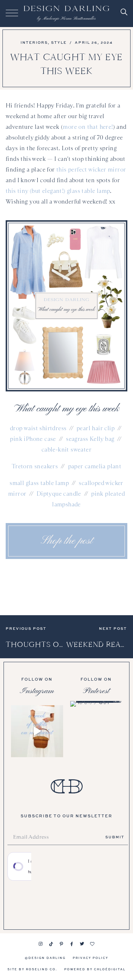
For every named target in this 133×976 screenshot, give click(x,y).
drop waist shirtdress (38, 428)
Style (59, 42)
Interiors (34, 42)
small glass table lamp (39, 483)
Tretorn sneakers (35, 466)
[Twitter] (82, 944)
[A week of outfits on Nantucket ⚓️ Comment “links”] (37, 731)
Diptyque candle (59, 493)
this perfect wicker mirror (91, 169)
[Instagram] (41, 944)
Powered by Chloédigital (95, 969)
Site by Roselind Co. (32, 969)
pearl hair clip (96, 428)
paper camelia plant (95, 466)
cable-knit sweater (66, 449)
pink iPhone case (33, 439)
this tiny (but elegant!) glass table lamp (58, 191)
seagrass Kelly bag (90, 439)
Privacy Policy (90, 958)
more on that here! (88, 126)
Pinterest (96, 691)
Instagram (37, 691)
